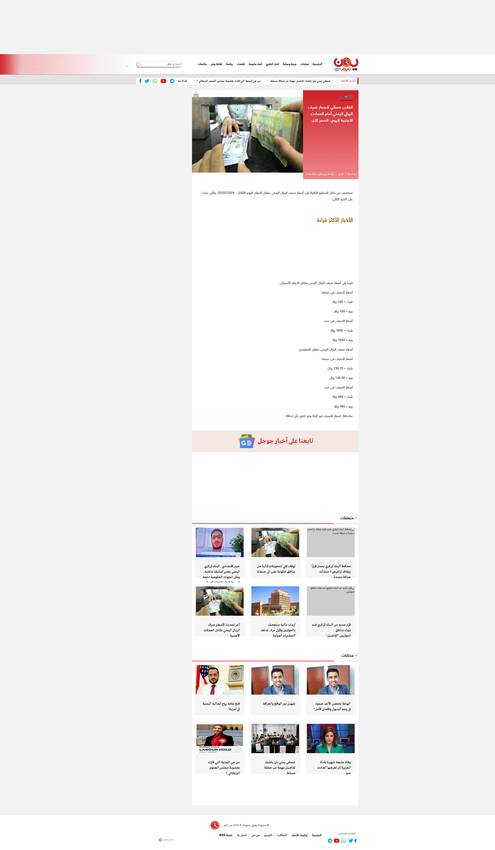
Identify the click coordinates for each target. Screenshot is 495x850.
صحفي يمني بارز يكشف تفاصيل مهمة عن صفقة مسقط (322, 81)
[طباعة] (196, 95)
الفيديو (268, 834)
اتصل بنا (242, 834)
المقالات (282, 834)
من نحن (255, 834)
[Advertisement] (379, 27)
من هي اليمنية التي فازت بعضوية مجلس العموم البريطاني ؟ (250, 81)
